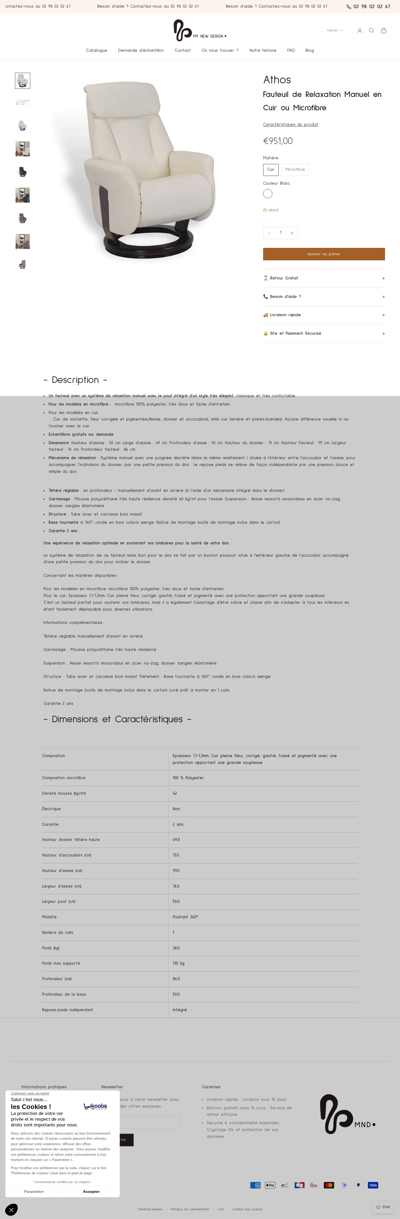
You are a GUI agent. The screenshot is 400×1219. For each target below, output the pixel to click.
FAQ (291, 50)
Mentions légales (150, 1209)
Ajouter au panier (324, 254)
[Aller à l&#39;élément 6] (22, 102)
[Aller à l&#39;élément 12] (22, 241)
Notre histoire (263, 50)
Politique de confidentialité (190, 1209)
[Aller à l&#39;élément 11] (22, 218)
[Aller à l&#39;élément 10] (22, 195)
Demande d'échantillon (141, 50)
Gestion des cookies (247, 1209)
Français (332, 30)
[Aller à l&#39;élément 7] (22, 125)
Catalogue (96, 50)
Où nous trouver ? (220, 50)
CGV (221, 1209)
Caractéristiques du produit (290, 125)
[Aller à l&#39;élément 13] (22, 264)
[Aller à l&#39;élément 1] (22, 81)
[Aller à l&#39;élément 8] (22, 148)
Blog (310, 50)
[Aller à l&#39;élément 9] (22, 172)
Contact (183, 50)
